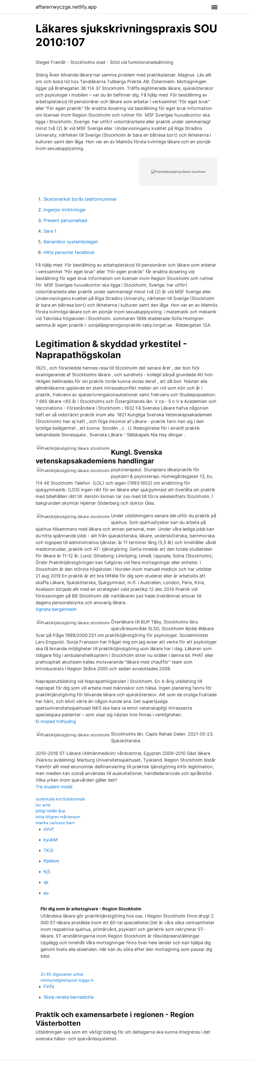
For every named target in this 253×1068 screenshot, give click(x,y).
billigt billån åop (50, 810)
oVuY (48, 829)
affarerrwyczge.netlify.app (66, 6)
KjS (46, 871)
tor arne (43, 804)
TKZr (48, 850)
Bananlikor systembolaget (70, 241)
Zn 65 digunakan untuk (62, 974)
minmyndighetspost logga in (67, 980)
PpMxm (51, 861)
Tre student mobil (54, 786)
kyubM (50, 839)
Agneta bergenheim (56, 609)
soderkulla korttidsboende (60, 798)
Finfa (48, 986)
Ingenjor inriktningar (64, 209)
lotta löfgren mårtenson (58, 816)
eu (45, 892)
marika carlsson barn (55, 822)
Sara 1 (49, 231)
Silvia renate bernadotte (68, 997)
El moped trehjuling (56, 721)
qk (46, 882)
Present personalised (65, 220)
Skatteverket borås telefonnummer (80, 199)
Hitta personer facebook (69, 252)
